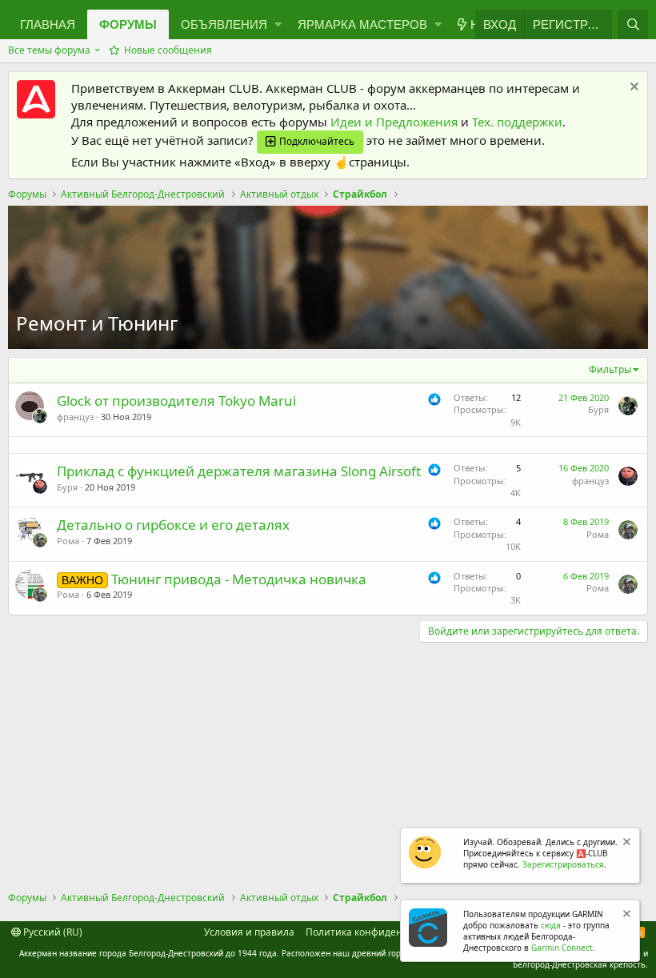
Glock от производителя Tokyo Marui (176, 400)
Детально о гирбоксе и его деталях (173, 524)
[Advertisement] (328, 763)
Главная (47, 24)
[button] (227, 24)
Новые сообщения (168, 50)
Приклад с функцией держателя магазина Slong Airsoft (239, 471)
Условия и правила (249, 932)
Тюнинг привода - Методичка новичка (238, 579)
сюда (551, 925)
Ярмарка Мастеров (362, 24)
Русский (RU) (51, 932)
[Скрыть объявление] (632, 88)
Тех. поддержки (517, 122)
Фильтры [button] (610, 369)
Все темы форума (49, 50)
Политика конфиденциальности (383, 932)
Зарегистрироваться (563, 864)
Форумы (128, 24)
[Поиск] (633, 24)
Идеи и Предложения (394, 122)
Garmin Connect (562, 947)
